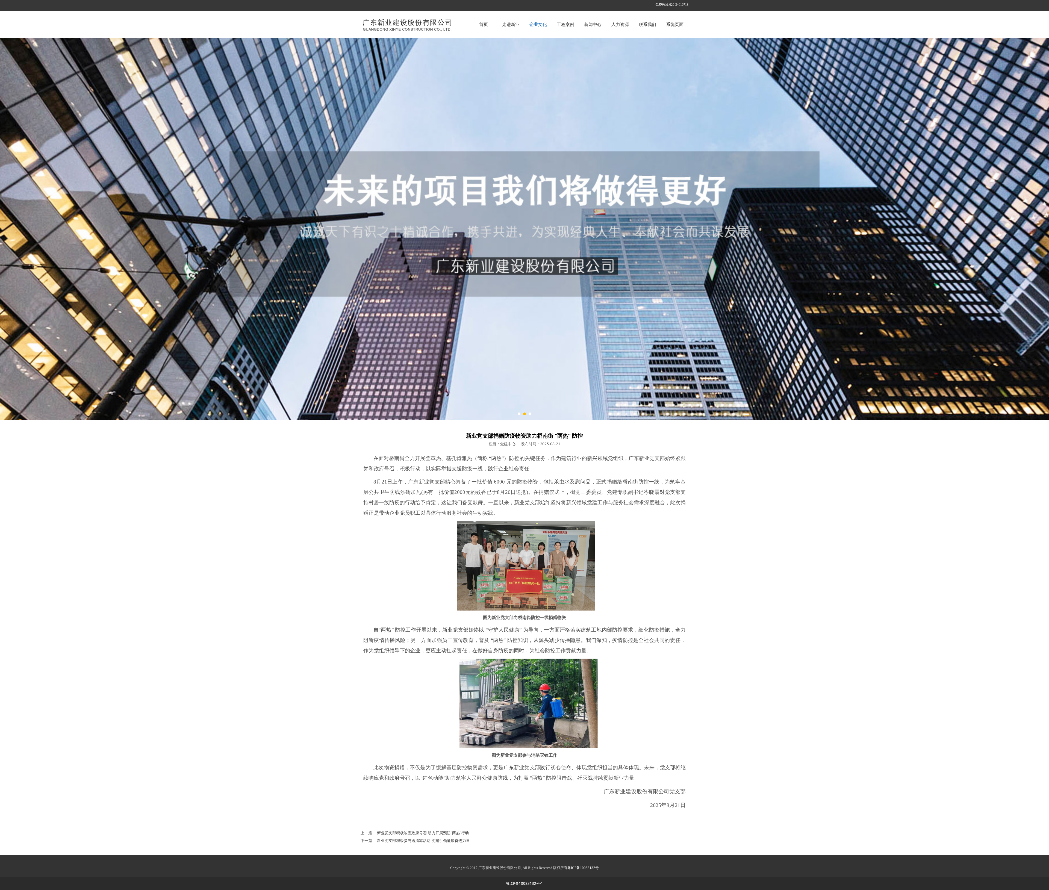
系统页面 (674, 24)
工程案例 (565, 24)
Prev (372, 229)
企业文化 (538, 24)
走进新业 (511, 24)
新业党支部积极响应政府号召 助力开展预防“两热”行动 (423, 832)
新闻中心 (593, 24)
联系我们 (647, 24)
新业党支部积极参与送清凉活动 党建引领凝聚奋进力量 (423, 840)
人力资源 (620, 24)
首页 (483, 24)
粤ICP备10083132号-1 (524, 883)
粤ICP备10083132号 (583, 868)
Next (677, 229)
